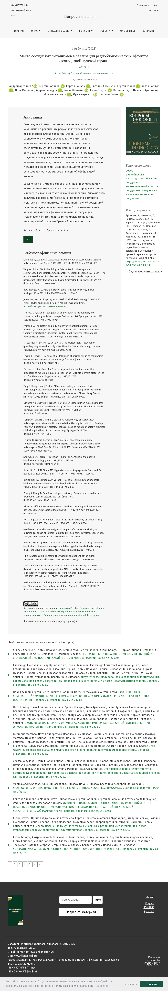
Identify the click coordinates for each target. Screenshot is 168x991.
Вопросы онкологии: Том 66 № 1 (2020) (94, 657)
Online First (127, 31)
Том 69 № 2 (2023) (84, 48)
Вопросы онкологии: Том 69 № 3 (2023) (43, 776)
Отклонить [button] (131, 984)
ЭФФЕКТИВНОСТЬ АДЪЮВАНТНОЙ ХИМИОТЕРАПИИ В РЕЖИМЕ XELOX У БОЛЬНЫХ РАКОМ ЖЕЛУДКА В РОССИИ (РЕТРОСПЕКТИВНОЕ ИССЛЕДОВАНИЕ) (81, 695)
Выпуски (85, 31)
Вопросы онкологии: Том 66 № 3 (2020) (88, 810)
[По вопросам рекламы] (15, 910)
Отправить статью (59, 31)
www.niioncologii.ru (25, 955)
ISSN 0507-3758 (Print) (19, 5)
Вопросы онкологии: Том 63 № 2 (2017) (77, 726)
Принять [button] (152, 984)
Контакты (148, 31)
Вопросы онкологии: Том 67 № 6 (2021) (108, 829)
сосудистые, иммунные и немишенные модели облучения (141, 194)
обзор (129, 170)
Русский (154, 10)
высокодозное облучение (142, 178)
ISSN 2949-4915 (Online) (20, 10)
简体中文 (149, 907)
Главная (19, 31)
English (149, 903)
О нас (34, 31)
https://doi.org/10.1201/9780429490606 (44, 306)
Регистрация (143, 5)
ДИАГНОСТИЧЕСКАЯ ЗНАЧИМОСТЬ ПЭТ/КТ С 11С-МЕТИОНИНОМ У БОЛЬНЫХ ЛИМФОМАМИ (68, 787)
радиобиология (135, 174)
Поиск (13, 16)
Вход (156, 5)
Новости (105, 31)
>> (40, 864)
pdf (28, 239)
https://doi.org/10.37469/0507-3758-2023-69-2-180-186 (84, 73)
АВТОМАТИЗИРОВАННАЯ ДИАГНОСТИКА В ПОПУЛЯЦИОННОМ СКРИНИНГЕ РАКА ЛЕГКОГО (67, 849)
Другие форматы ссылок (144, 271)
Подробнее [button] (101, 985)
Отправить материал (81, 912)
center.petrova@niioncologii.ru (35, 951)
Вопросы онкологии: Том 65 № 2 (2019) (59, 699)
